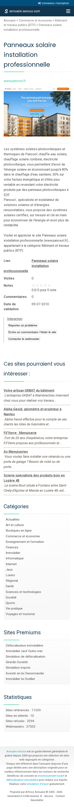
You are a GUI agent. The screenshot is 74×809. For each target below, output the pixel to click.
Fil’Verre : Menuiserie (20, 433)
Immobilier (13, 553)
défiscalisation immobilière (22, 779)
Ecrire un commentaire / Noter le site (32, 332)
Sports (10, 603)
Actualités (13, 519)
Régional (12, 581)
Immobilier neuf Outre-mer (24, 651)
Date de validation (11, 306)
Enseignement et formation (25, 542)
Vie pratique (14, 608)
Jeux (9, 569)
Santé (10, 586)
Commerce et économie (35, 20)
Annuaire (10, 20)
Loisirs (10, 575)
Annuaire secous (16, 751)
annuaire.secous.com (24, 11)
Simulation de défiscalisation (25, 656)
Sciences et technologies (23, 592)
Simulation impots (18, 667)
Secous (48, 796)
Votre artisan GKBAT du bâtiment (29, 390)
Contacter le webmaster (23, 338)
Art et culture (15, 525)
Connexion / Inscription (55, 3)
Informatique (15, 558)
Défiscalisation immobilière (24, 645)
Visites (9, 278)
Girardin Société (17, 662)
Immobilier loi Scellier (20, 679)
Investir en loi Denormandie (25, 673)
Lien (7, 261)
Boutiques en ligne (19, 530)
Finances (12, 547)
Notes (8, 285)
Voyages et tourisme (20, 614)
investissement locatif (51, 775)
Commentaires (15, 297)
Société (11, 597)
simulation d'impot (38, 783)
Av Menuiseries (16, 452)
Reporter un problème (22, 325)
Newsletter (37, 800)
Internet (11, 564)
